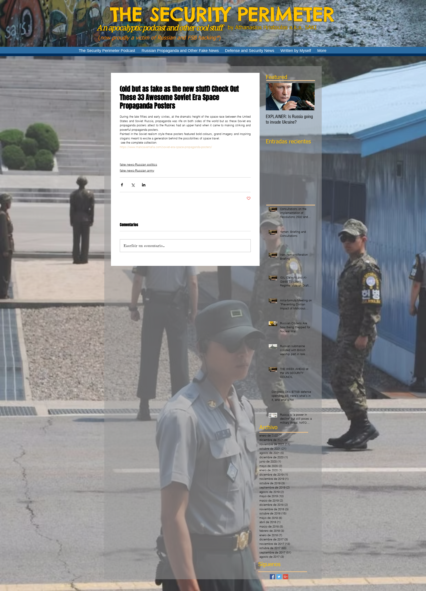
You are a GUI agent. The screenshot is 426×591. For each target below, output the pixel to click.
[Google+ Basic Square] (285, 576)
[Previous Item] (273, 96)
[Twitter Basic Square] (279, 576)
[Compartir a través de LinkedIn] (144, 185)
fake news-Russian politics (138, 164)
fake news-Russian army (137, 170)
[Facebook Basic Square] (272, 576)
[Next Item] (308, 96)
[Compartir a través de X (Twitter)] (133, 185)
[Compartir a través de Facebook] (122, 185)
